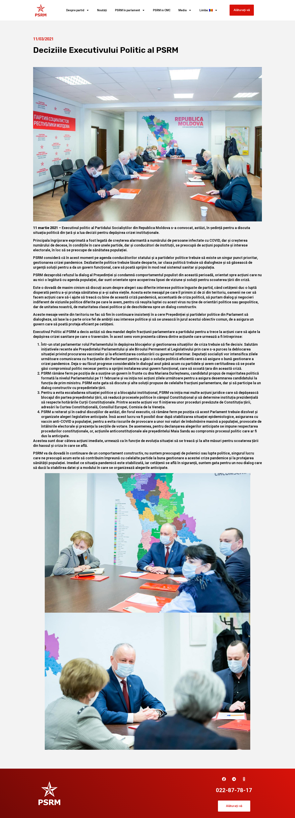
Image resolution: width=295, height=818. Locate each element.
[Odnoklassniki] (244, 779)
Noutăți (102, 10)
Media (182, 10)
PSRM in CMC (161, 10)
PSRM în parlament (127, 10)
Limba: (204, 10)
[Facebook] (224, 779)
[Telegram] (234, 779)
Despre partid (75, 10)
